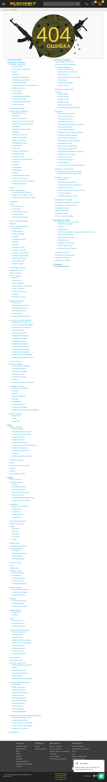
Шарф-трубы (17, 612)
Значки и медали (18, 234)
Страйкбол (53, 754)
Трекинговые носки (19, 626)
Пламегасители (64, 240)
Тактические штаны (19, 489)
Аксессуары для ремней (21, 589)
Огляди (18, 756)
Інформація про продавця (24, 764)
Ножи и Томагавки (16, 276)
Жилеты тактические (17, 524)
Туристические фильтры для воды (24, 197)
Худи (14, 539)
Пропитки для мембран (20, 720)
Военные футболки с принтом (22, 665)
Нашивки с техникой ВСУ (21, 253)
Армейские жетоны (16, 270)
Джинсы (15, 484)
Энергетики (16, 421)
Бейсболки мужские (19, 690)
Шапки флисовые (18, 709)
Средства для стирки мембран (22, 725)
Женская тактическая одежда (19, 630)
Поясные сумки (18, 66)
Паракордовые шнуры (20, 143)
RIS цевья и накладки (66, 224)
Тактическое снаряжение (62, 60)
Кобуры (58, 92)
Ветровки (16, 550)
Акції (17, 751)
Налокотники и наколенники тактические (69, 171)
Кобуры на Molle (64, 96)
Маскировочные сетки (20, 308)
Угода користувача (22, 761)
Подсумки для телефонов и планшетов (71, 151)
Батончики (16, 116)
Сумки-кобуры (17, 91)
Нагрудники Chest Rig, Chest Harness (70, 185)
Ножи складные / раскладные (22, 286)
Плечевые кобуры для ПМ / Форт (69, 107)
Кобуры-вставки (64, 102)
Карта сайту (7, 776)
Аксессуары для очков (20, 212)
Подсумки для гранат (65, 127)
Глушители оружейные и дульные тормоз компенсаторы (76, 232)
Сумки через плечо (19, 88)
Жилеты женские (18, 651)
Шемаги (15, 614)
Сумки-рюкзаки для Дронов (21, 96)
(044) (60, 777)
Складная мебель (18, 154)
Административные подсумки (68, 135)
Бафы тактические (19, 687)
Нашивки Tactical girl (19, 250)
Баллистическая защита (66, 69)
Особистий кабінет (41, 749)
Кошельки (16, 74)
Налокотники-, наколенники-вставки (70, 173)
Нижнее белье (14, 543)
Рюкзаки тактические (19, 82)
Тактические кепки (19, 703)
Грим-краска (17, 302)
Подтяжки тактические (20, 592)
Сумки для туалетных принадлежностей (26, 85)
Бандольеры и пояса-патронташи (66, 205)
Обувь (10, 425)
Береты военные (18, 695)
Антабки (61, 226)
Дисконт (37, 746)
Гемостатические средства (21, 327)
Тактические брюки (16, 482)
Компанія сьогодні (22, 746)
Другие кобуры (63, 94)
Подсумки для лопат (65, 143)
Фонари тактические (19, 377)
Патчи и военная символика (19, 226)
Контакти (19, 766)
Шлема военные (64, 74)
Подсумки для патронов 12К (68, 146)
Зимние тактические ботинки (22, 434)
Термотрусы (17, 511)
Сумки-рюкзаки (18, 93)
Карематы (16, 132)
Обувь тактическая (16, 427)
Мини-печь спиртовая (20, 137)
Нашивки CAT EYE (19, 247)
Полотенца (16, 148)
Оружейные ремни (62, 213)
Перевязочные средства (20, 344)
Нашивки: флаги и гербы (21, 255)
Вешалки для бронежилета (67, 182)
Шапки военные (18, 706)
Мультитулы (17, 280)
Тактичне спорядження (79, 756)
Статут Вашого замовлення (58, 759)
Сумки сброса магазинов (67, 129)
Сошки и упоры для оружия (67, 248)
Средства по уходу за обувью (19, 465)
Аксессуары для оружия (62, 220)
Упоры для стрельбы (62, 258)
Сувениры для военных (17, 386)
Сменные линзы (18, 214)
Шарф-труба (14, 568)
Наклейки (16, 242)
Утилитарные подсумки (66, 116)
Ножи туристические (19, 291)
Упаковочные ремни (19, 183)
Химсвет (15, 379)
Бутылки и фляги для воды (22, 192)
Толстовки (16, 536)
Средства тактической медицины (20, 320)
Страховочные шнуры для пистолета (68, 202)
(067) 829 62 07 (87, 4)
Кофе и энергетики (16, 414)
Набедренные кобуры (65, 105)
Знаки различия (18, 231)
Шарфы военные (15, 610)
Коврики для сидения (63, 208)
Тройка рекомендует (15, 60)
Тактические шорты (16, 660)
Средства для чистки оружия (65, 255)
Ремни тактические (19, 595)
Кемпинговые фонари (20, 371)
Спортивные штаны (19, 487)
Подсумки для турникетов (67, 154)
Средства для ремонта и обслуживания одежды (25, 715)
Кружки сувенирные (19, 396)
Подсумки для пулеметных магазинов (71, 132)
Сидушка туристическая (20, 151)
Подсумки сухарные (65, 119)
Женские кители (18, 634)
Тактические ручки (19, 404)
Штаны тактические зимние (21, 500)
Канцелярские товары (17, 108)
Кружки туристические (20, 134)
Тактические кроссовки (20, 448)
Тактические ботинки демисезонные (24, 445)
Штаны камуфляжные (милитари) (23, 497)
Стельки (13, 468)
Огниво (12, 187)
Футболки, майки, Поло (17, 663)
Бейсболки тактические (20, 692)
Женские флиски (18, 645)
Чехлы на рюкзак (18, 104)
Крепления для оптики (66, 234)
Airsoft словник (54, 756)
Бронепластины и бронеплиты (68, 72)
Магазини (19, 759)
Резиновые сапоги (18, 440)
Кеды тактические (18, 437)
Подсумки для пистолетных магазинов (71, 124)
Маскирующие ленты (19, 311)
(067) (60, 779)
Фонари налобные (18, 374)
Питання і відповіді (56, 746)
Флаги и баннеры (15, 273)
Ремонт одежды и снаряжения (22, 723)
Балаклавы (16, 684)
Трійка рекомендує (78, 746)
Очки (12, 204)
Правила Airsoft (21, 749)
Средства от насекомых (20, 728)
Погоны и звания (18, 263)
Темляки (15, 294)
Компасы (13, 224)
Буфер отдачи (63, 229)
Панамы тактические (19, 700)
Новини (18, 754)
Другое (15, 393)
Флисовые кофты (15, 563)
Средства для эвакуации (21, 352)
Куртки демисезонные (20, 553)
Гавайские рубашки (19, 578)
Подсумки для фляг (65, 157)
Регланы (15, 531)
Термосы (16, 173)
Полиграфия (17, 401)
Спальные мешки (18, 156)
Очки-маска (16, 209)
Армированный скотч (19, 113)
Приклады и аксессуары (66, 243)
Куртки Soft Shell (15, 479)
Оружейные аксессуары (66, 237)
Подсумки (59, 111)
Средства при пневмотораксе (22, 354)
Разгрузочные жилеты (66, 187)
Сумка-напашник (64, 162)
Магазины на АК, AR (62, 252)
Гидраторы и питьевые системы (23, 195)
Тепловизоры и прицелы (18, 267)
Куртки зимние (17, 556)
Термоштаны (17, 517)
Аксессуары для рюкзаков (21, 69)
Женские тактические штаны (22, 643)
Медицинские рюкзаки (20, 338)
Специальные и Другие (66, 159)
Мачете (15, 278)
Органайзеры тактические (21, 80)
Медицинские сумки (19, 341)
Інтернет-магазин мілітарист (21, 775)
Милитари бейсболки (19, 698)
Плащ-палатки (17, 145)
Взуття (74, 751)
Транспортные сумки (19, 99)
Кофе (15, 418)
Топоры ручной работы (20, 407)
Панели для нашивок (19, 258)
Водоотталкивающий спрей (21, 717)
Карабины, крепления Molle (21, 129)
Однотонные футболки (20, 673)
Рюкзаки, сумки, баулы (17, 64)
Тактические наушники (66, 82)
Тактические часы (16, 361)
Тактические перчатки (20, 601)
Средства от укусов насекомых (23, 159)
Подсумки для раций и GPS (67, 149)
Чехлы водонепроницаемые (22, 101)
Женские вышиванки (19, 632)
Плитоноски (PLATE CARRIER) (66, 64)
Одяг (73, 754)
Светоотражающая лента (18, 546)
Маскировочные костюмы (21, 305)
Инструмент (17, 126)
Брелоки (15, 391)
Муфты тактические (19, 140)
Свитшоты (16, 534)
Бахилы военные (18, 429)
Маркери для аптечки (20, 333)
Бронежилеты (63, 80)
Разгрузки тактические (63, 177)
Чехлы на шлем (64, 85)
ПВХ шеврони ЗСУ (19, 261)
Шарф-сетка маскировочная (22, 316)
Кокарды (15, 236)
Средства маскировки (17, 301)
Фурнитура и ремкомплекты (65, 89)
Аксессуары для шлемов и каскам (70, 77)
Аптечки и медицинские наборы (23, 325)
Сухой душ (16, 162)
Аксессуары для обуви (17, 473)
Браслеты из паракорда (20, 388)
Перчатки (13, 599)
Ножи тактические (18, 288)
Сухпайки (16, 164)
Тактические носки (19, 623)
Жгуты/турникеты (18, 330)
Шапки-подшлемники (19, 711)
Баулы (15, 72)
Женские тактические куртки (22, 640)
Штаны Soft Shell (18, 495)
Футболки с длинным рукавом (22, 678)
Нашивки (16, 245)
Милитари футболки (19, 670)
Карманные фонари (19, 368)
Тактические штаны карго (21, 492)
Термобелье (14, 504)
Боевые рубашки (18, 572)
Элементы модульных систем (68, 196)
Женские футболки (19, 648)
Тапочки (15, 453)
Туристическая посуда (20, 178)
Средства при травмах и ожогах (23, 357)
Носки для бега (18, 620)
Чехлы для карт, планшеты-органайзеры (71, 165)
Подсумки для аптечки (66, 121)
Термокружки (17, 167)
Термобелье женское (19, 653)
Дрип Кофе (16, 416)
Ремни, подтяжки (15, 587)
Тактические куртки (16, 548)
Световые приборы (16, 364)
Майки (15, 667)
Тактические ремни (65, 193)
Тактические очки (18, 206)
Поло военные (17, 676)
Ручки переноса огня (65, 245)
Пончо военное (15, 657)
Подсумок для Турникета (21, 346)
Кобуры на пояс (64, 99)
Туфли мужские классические (22, 456)
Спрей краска (17, 313)
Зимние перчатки (18, 603)
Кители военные (18, 581)
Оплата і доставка (55, 749)
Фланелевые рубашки (20, 583)
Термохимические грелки (21, 175)
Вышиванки (16, 575)
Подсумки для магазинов (67, 113)
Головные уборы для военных (19, 682)
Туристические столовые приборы (24, 181)
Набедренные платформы (64, 200)
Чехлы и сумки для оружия (19, 221)
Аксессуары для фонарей (21, 366)
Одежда (10, 477)
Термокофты (17, 509)
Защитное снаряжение (63, 67)
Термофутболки (18, 514)
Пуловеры (16, 528)
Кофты (12, 526)
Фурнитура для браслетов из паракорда (25, 410)
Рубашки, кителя (15, 571)
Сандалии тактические (20, 442)
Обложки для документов (21, 77)
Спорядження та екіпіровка (80, 749)
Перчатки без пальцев (20, 606)
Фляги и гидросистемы (17, 190)
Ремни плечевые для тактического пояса (72, 190)
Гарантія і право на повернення (59, 751)
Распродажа (58, 264)
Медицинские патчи (19, 239)
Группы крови (17, 228)
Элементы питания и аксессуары (23, 382)
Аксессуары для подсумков (67, 138)
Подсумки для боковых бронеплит (70, 140)
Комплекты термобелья (20, 506)
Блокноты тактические (20, 118)
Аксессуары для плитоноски (65, 62)
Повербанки (14, 201)
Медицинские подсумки (20, 335)
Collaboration (14, 732)
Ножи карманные (18, 283)
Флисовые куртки (18, 559)
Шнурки (12, 471)
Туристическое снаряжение (19, 111)
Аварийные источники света (22, 322)
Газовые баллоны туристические (23, 121)
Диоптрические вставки (20, 217)
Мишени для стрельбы (63, 260)
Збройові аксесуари (78, 759)
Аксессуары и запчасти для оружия (67, 222)
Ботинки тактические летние (22, 431)
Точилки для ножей (19, 297)
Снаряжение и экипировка (17, 62)
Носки (12, 463)
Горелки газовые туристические (23, 124)
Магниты (15, 399)
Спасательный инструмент (21, 349)
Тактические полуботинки (21, 450)
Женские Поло (17, 637)
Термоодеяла (17, 170)
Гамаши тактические (16, 460)
